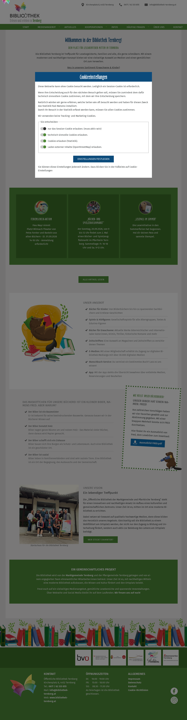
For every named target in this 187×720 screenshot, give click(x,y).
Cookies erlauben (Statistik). (62, 141)
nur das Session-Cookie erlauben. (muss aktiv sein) (74, 128)
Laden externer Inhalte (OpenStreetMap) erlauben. (74, 147)
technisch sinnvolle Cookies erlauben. (67, 134)
